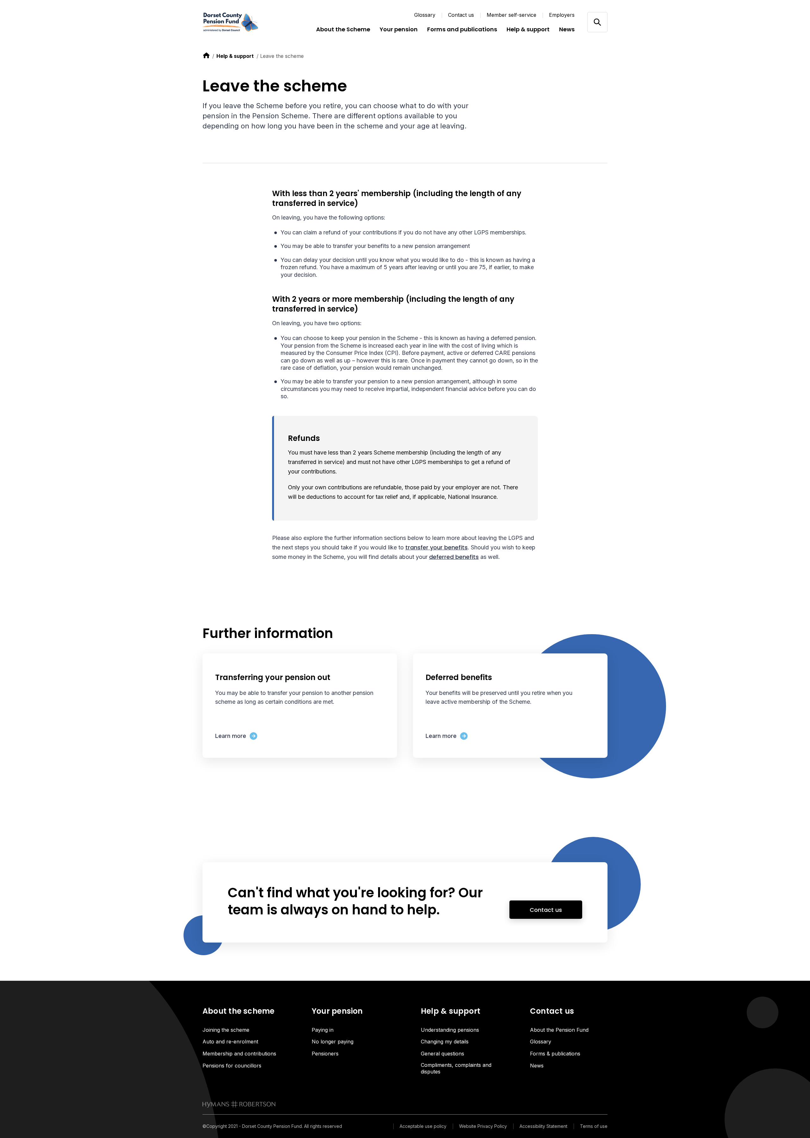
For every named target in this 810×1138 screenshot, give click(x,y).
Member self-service (511, 15)
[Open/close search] (597, 22)
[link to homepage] (239, 1104)
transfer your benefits (436, 547)
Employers (562, 15)
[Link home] (240, 22)
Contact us (461, 15)
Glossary (424, 15)
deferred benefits (454, 557)
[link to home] (206, 55)
